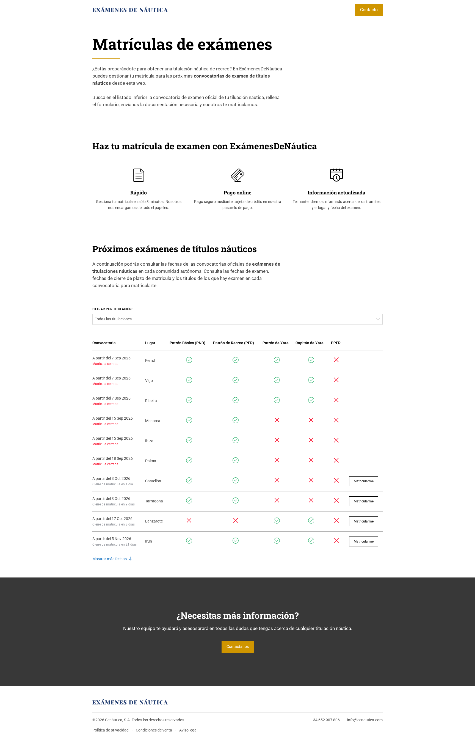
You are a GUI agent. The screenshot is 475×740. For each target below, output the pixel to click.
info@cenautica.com (365, 720)
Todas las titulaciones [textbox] (113, 319)
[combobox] (237, 319)
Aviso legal (188, 730)
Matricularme (364, 481)
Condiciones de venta (154, 730)
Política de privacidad (110, 730)
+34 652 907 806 (325, 720)
